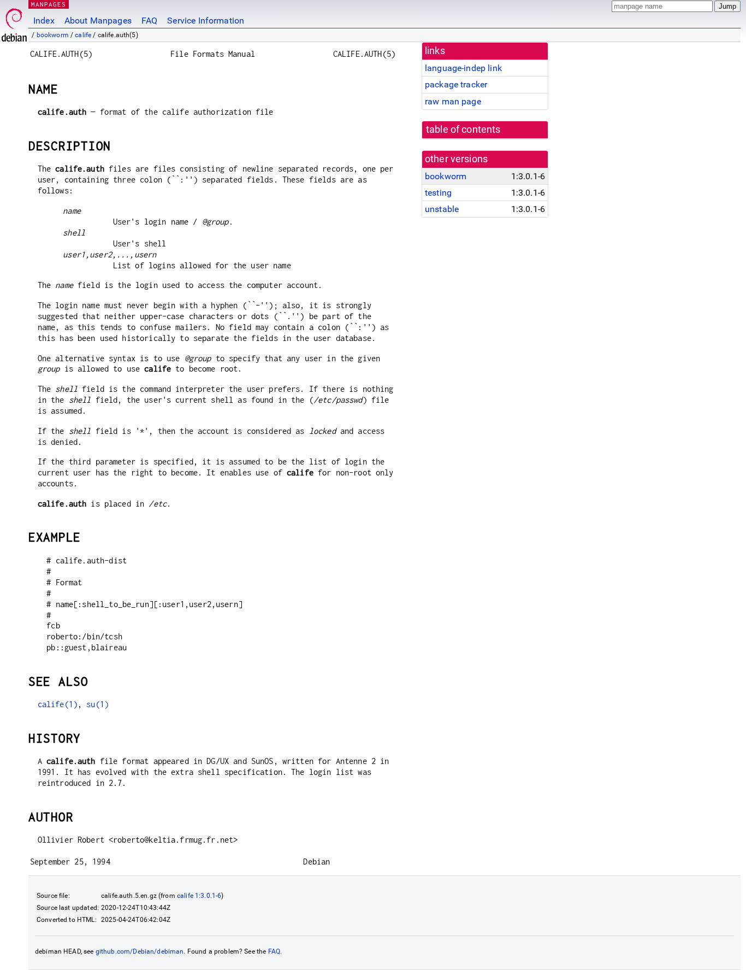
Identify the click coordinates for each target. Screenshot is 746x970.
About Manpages (98, 20)
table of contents (463, 129)
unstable (442, 209)
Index (44, 20)
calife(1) (58, 704)
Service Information (205, 20)
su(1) (97, 704)
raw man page (453, 101)
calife (83, 35)
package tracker (456, 84)
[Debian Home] (14, 22)
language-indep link (463, 68)
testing (438, 192)
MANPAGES (48, 4)
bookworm (53, 35)
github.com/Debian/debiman (140, 951)
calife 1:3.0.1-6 (199, 896)
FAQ (149, 20)
